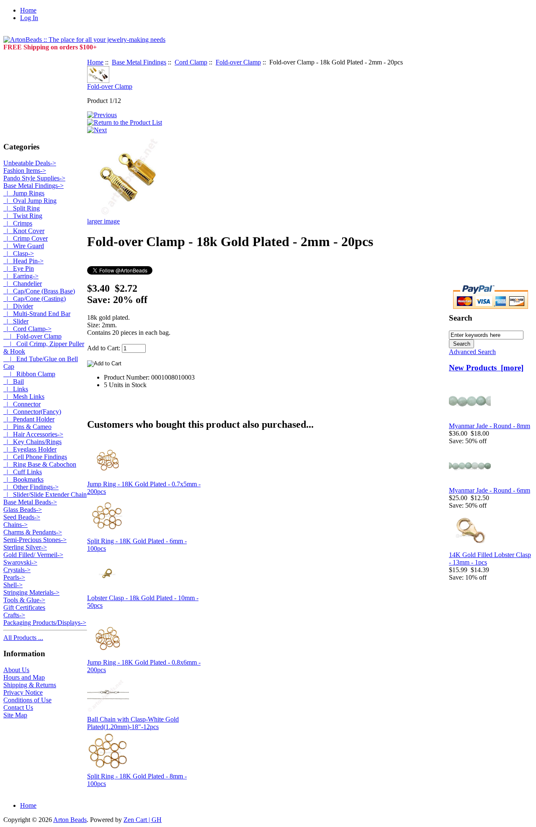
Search (460, 317)
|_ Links (15, 389)
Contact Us (18, 707)
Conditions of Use (27, 700)
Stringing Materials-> (31, 592)
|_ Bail (13, 381)
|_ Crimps (17, 223)
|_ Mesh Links (23, 396)
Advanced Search (472, 351)
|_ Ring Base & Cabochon (39, 464)
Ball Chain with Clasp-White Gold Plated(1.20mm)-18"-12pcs (133, 723)
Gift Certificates (24, 607)
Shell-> (13, 584)
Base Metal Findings (139, 62)
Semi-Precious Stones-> (35, 539)
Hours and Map (24, 677)
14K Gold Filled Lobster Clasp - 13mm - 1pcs (490, 558)
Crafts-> (14, 615)
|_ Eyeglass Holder (30, 449)
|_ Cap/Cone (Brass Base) (39, 291)
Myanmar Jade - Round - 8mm (489, 425)
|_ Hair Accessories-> (33, 434)
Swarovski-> (20, 562)
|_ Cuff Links (22, 471)
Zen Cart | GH (143, 819)
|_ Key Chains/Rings (32, 441)
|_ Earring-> (21, 276)
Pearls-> (14, 577)
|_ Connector (22, 404)
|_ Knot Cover (23, 230)
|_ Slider (15, 321)
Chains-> (15, 524)
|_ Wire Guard (23, 245)
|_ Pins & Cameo (27, 426)
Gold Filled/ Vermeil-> (33, 554)
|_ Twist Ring (22, 215)
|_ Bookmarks (23, 479)
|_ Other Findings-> (31, 487)
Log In (29, 17)
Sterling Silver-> (25, 547)
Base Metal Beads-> (30, 502)
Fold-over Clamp (238, 62)
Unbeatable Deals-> (29, 163)
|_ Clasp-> (18, 253)
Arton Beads (70, 819)
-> (33, 185)
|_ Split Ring (21, 208)
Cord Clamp (191, 62)
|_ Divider (18, 306)
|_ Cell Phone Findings (35, 456)
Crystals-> (17, 569)
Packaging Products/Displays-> (44, 622)
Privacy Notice (23, 692)
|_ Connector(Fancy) (32, 411)
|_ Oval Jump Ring (30, 200)
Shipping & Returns (29, 684)
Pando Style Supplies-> (34, 178)
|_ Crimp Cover (25, 238)
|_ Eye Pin (18, 268)
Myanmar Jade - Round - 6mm (489, 490)
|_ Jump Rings (23, 193)
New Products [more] (486, 367)
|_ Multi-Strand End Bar (36, 313)
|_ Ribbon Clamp (29, 374)
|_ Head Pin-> (23, 261)
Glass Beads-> (22, 509)
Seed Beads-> (21, 517)
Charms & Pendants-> (32, 532)
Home (28, 10)
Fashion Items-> (24, 170)
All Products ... (23, 637)
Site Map (15, 715)
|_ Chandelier (22, 283)
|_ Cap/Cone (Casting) (34, 298)
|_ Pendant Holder (28, 419)
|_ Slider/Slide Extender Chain (45, 494)
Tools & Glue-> (24, 600)
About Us (16, 669)
